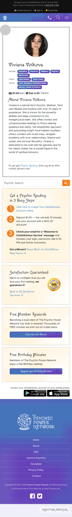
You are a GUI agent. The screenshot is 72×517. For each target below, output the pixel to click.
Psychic (55, 71)
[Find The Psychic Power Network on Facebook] (32, 496)
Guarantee (53, 10)
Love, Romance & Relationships (32, 83)
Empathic (23, 71)
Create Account (24, 10)
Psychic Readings (30, 165)
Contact (36, 476)
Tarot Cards (38, 79)
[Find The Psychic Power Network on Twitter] (39, 496)
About (36, 446)
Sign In (39, 10)
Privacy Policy (36, 470)
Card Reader (24, 79)
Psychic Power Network (37, 485)
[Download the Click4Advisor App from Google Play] (35, 393)
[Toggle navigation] (67, 17)
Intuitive (34, 71)
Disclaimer (36, 464)
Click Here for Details (36, 334)
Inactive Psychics (36, 458)
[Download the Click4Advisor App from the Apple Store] (58, 393)
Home (36, 439)
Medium (44, 71)
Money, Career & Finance (30, 87)
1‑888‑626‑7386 (51, 5)
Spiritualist (23, 75)
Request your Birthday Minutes (36, 371)
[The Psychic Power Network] (3, 17)
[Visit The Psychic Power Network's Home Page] (36, 424)
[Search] (66, 183)
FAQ (36, 452)
